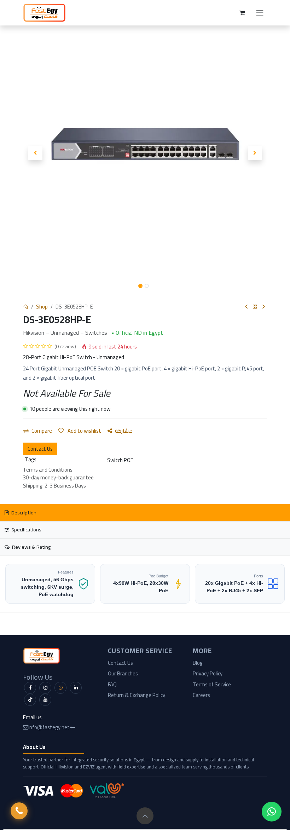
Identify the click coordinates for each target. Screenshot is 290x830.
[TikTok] (30, 700)
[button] (35, 153)
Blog (198, 663)
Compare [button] (41, 431)
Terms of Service (212, 684)
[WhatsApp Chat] (272, 812)
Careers (201, 695)
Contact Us (40, 449)
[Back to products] (255, 307)
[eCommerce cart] (242, 12)
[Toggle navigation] (260, 12)
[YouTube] (45, 700)
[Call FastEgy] (19, 810)
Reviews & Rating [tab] (31, 547)
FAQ (112, 684)
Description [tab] (23, 512)
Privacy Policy (207, 673)
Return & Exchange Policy (136, 695)
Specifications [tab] (25, 529)
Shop (42, 306)
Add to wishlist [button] (83, 431)
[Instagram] (45, 688)
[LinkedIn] (76, 688)
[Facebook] (30, 688)
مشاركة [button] (124, 431)
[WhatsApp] (60, 688)
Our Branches (123, 673)
